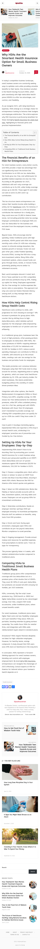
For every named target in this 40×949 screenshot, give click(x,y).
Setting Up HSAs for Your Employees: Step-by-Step (20, 146)
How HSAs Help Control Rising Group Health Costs (20, 141)
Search (4, 867)
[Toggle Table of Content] (34, 132)
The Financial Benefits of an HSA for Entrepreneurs (20, 137)
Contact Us (26, 934)
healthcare (17, 207)
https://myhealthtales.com (16, 714)
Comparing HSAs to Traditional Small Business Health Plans (19, 150)
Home (7, 932)
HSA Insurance (29, 661)
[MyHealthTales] (20, 3)
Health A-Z (5, 50)
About (15, 932)
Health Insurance (7, 682)
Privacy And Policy (26, 932)
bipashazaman (9, 73)
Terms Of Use (14, 934)
